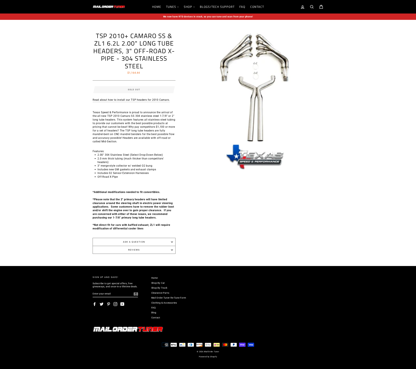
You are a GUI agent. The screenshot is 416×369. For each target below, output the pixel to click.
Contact (155, 317)
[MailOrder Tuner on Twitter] (102, 304)
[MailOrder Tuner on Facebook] (95, 304)
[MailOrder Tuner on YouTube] (122, 304)
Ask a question (134, 242)
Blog (153, 312)
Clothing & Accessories (164, 302)
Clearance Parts (160, 293)
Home (154, 278)
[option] (208, 16)
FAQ (153, 307)
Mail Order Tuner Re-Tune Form (168, 297)
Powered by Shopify (208, 357)
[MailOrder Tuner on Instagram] (115, 304)
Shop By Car (158, 283)
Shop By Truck (159, 288)
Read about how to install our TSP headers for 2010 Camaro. (131, 99)
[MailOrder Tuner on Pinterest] (108, 304)
